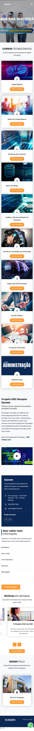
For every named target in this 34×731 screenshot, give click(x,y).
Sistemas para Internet (17, 154)
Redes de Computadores (17, 119)
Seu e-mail (5, 553)
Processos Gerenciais (17, 348)
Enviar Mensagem (10, 587)
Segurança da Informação (17, 284)
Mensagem (5, 572)
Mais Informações (17, 89)
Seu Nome (5, 547)
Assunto (4, 566)
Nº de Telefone (7, 560)
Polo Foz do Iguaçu (17, 697)
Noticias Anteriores (17, 651)
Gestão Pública (17, 316)
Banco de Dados (17, 186)
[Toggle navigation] (32, 4)
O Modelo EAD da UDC (17, 624)
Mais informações (17, 702)
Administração (17, 380)
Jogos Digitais (17, 84)
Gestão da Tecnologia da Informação (17, 251)
